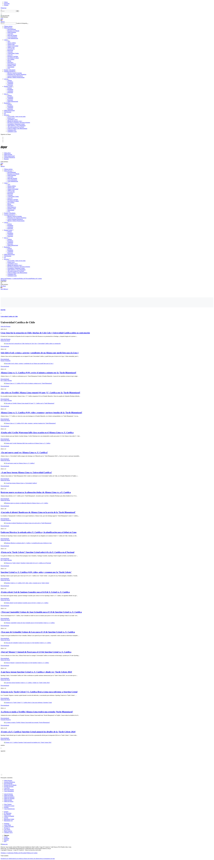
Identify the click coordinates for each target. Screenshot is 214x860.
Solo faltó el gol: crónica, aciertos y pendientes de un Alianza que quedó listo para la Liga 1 (39, 353)
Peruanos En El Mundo (10, 785)
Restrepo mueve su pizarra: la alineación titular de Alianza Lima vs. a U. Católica (36, 492)
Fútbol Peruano (8, 27)
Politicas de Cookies (36, 278)
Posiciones (10, 85)
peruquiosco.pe (48, 858)
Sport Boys (10, 62)
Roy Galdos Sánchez (6, 380)
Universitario (10, 67)
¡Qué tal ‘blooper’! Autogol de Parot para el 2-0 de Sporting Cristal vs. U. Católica (36, 652)
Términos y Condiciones (12, 278)
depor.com (3, 278)
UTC (8, 68)
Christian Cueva (8, 832)
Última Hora (7, 153)
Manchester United (9, 819)
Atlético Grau (11, 47)
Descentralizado (11, 29)
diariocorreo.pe (40, 858)
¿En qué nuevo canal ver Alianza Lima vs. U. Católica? (24, 452)
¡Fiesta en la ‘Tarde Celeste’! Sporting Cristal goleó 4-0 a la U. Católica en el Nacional (37, 552)
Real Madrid (7, 814)
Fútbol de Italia (8, 800)
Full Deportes (7, 112)
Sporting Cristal (11, 65)
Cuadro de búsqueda (21, 23)
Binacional (10, 50)
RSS (5, 841)
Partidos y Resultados (9, 70)
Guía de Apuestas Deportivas (15, 76)
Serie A (6, 94)
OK (17, 11)
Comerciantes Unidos (13, 53)
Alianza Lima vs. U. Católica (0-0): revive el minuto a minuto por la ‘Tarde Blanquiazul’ (38, 373)
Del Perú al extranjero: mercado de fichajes (18, 122)
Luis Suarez (7, 829)
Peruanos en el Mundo (13, 30)
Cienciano (10, 52)
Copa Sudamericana (12, 38)
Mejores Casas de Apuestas (14, 73)
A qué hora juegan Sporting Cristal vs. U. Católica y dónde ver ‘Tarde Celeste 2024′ (36, 672)
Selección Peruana (12, 35)
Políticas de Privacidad (25, 278)
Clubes (6, 40)
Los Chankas (10, 59)
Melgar (9, 61)
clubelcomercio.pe (13, 858)
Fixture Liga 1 (11, 118)
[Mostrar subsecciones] (8, 40)
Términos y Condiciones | (7, 853)
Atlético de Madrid (9, 816)
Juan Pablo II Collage (13, 58)
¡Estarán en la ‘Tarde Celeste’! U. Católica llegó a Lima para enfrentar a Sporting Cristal (39, 692)
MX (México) (4, 289)
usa (5, 113)
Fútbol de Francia (8, 801)
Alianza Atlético (11, 43)
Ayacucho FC (11, 49)
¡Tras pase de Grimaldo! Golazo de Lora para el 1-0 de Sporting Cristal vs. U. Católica (38, 632)
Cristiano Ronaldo (9, 826)
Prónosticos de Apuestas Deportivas (16, 74)
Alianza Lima (11, 44)
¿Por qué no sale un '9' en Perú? (15, 127)
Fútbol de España (8, 795)
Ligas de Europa (8, 794)
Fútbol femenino (11, 32)
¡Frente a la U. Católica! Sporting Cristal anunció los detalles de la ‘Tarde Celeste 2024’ (38, 732)
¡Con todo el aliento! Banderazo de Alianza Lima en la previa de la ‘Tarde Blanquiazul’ (38, 512)
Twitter (6, 837)
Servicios (6, 115)
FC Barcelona (7, 813)
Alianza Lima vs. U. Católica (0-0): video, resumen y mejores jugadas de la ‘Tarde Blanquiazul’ (41, 412)
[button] (107, 283)
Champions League (9, 805)
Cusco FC (10, 55)
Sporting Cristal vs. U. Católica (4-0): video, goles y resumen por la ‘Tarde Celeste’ (36, 572)
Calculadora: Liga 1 (12, 119)
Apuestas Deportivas (9, 71)
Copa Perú (10, 33)
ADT (8, 41)
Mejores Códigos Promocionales (15, 77)
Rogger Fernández (5, 360)
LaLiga (6, 79)
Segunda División (8, 786)
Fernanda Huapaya (6, 520)
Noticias (9, 80)
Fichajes (6, 5)
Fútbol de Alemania (9, 798)
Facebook (6, 838)
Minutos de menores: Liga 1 (14, 121)
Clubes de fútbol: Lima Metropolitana (17, 128)
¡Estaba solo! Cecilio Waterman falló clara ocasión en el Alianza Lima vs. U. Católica (37, 432)
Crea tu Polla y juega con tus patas (16, 116)
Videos (6, 2)
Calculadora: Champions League (16, 124)
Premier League (8, 86)
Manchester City (8, 820)
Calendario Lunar (12, 131)
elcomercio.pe (4, 858)
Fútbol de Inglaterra (9, 797)
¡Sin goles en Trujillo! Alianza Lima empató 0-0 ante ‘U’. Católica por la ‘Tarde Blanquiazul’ (40, 392)
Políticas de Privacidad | (20, 853)
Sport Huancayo (11, 64)
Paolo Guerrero (8, 831)
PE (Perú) (3, 286)
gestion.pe (21, 858)
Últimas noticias (8, 26)
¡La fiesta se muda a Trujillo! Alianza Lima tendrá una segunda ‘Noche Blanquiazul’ (37, 712)
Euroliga (6, 807)
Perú (2, 18)
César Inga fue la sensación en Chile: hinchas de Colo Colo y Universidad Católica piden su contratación (45, 333)
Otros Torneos (8, 804)
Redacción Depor (5, 340)
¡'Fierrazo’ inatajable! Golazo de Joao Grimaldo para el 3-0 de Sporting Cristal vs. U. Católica (41, 612)
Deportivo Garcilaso (12, 56)
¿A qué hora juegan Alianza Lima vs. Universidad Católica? (26, 472)
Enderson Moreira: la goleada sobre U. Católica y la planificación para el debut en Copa (38, 532)
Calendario (10, 83)
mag (53, 858)
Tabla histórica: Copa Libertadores (16, 125)
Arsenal (6, 817)
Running (6, 159)
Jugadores (6, 823)
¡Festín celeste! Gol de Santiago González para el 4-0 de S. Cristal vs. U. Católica (35, 592)
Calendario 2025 (11, 130)
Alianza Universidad (12, 46)
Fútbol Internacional (12, 101)
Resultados (10, 82)
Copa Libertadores (12, 37)
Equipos (6, 811)
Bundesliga (7, 103)
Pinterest (6, 840)
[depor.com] (4, 150)
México (3, 21)
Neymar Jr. (7, 828)
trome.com (32, 858)
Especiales (7, 3)
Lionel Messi (7, 825)
